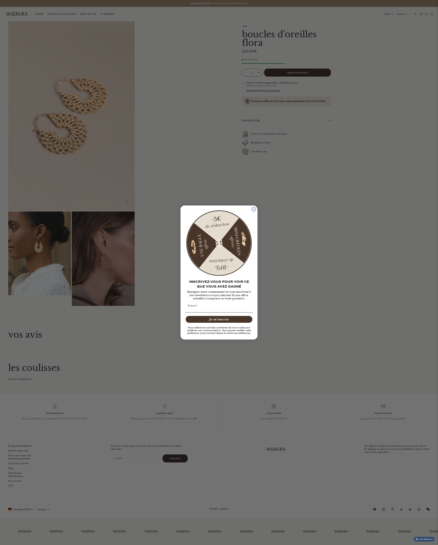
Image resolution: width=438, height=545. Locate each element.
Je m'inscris (219, 319)
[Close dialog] (254, 209)
